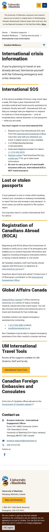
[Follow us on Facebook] (4, 454)
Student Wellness (10, 35)
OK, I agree (8, 528)
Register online (15, 155)
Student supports (19, 32)
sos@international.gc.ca (19, 328)
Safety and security (30, 35)
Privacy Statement (34, 523)
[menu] (44, 5)
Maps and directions (14, 500)
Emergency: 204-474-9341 (13, 510)
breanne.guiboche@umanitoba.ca (22, 440)
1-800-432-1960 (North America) (15, 507)
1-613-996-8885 (15, 325)
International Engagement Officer (31, 134)
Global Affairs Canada (12, 300)
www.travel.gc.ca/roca (12, 269)
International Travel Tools (16, 370)
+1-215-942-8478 (16, 152)
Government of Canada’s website (17, 404)
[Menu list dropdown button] (44, 45)
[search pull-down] (39, 5)
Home (5, 32)
